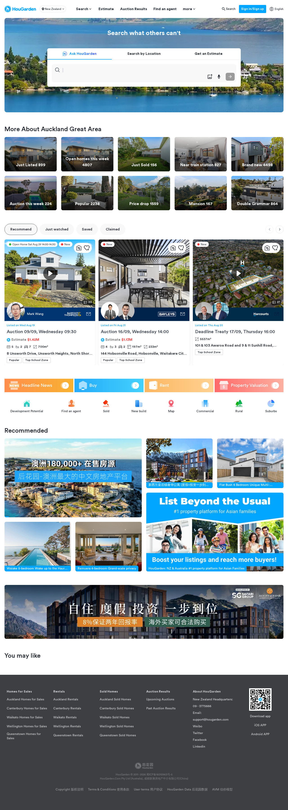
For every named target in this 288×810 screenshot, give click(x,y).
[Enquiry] (88, 314)
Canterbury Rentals (67, 708)
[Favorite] (87, 248)
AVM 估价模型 (222, 789)
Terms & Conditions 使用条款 (108, 789)
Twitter (198, 733)
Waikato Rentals (64, 717)
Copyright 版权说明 (69, 789)
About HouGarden (207, 691)
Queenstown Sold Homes (118, 735)
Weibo (197, 726)
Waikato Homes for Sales (25, 717)
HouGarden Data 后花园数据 (187, 789)
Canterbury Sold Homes (117, 708)
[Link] (73, 477)
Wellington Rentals (67, 726)
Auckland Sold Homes (115, 699)
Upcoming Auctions (160, 699)
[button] (52, 9)
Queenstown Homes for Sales (24, 736)
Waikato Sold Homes (114, 717)
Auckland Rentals (65, 699)
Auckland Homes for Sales (25, 699)
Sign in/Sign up (252, 9)
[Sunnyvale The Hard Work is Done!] (232, 314)
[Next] (280, 229)
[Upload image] (210, 77)
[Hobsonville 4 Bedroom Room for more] (138, 314)
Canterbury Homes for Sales (27, 708)
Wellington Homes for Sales (27, 726)
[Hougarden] (20, 8)
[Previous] (269, 229)
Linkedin (199, 746)
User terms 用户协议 (148, 789)
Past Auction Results (161, 708)
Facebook (200, 739)
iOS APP (260, 725)
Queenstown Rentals (68, 735)
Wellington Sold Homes (117, 726)
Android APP (260, 734)
